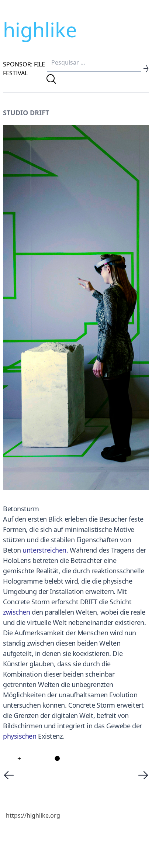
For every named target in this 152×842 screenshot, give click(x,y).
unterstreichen (44, 550)
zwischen (16, 612)
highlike (40, 29)
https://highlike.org (33, 815)
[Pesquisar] (51, 79)
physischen (20, 736)
